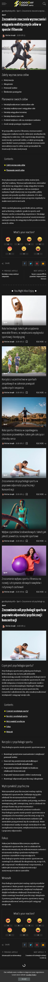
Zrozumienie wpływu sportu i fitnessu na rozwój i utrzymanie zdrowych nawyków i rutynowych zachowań (21, 583)
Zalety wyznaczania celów (15, 165)
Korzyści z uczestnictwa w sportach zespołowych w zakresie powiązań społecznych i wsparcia (19, 383)
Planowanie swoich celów (15, 170)
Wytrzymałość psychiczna (15, 722)
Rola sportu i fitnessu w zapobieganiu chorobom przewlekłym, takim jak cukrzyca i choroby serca (23, 434)
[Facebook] (24, 263)
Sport (4, 15)
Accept (24, 979)
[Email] (43, 263)
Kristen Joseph (11, 35)
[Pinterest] (36, 263)
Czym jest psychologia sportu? (17, 711)
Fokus (8, 727)
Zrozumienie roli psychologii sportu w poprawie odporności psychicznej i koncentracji (20, 485)
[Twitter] (30, 263)
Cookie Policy (31, 975)
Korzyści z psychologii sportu (16, 716)
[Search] (43, 3)
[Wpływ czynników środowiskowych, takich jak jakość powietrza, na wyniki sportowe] (24, 514)
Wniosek (9, 732)
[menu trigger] (5, 3)
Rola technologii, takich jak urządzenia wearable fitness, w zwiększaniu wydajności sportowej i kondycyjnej (23, 332)
